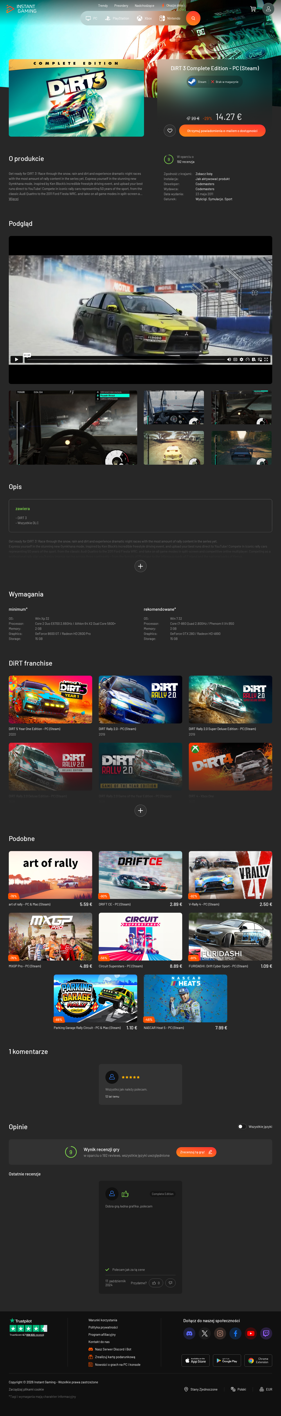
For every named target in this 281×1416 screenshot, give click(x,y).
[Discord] (189, 1333)
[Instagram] (220, 1333)
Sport (228, 199)
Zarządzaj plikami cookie (26, 1389)
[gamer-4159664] (112, 1193)
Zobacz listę (204, 174)
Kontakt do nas (99, 1342)
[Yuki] (112, 1077)
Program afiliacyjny (102, 1334)
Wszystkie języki (260, 1127)
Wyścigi (201, 199)
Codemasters (205, 184)
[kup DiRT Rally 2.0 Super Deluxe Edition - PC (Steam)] (230, 699)
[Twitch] (266, 1333)
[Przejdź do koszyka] (253, 8)
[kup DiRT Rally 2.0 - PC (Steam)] (140, 699)
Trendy (103, 5)
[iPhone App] (196, 1360)
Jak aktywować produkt (213, 179)
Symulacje (215, 199)
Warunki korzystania (102, 1320)
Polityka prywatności (103, 1327)
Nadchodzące (144, 5)
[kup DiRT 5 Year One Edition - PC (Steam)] (50, 699)
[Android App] (227, 1360)
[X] (205, 1333)
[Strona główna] (21, 9)
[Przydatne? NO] (170, 1283)
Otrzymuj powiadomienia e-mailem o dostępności (222, 131)
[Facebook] (235, 1333)
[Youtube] (251, 1333)
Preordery (121, 5)
